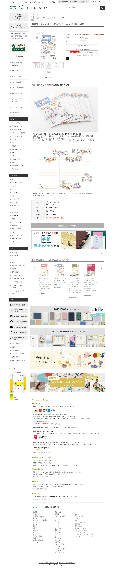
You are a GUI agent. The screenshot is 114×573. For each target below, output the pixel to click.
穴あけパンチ (16, 219)
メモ (13, 156)
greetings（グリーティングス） (19, 292)
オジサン (14, 262)
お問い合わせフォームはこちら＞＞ (43, 499)
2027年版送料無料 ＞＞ (18, 17)
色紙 (13, 162)
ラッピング (15, 169)
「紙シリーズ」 (16, 255)
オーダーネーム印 (17, 235)
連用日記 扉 (15, 272)
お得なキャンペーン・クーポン (18, 100)
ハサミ (14, 196)
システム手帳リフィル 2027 (55, 18)
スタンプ (14, 232)
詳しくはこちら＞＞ (56, 424)
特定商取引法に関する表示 (67, 563)
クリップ (14, 209)
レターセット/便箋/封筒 (19, 133)
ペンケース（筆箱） (18, 182)
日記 (13, 142)
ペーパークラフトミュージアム (84, 534)
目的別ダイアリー (17, 149)
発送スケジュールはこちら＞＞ (42, 477)
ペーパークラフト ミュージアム (17, 286)
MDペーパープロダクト (19, 278)
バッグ (14, 186)
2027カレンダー (16, 129)
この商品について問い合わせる (89, 55)
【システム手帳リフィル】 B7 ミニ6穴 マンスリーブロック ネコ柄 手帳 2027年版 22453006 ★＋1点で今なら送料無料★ (45, 285)
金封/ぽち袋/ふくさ (17, 166)
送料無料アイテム (17, 93)
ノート (14, 152)
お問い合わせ (16, 357)
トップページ (34, 14)
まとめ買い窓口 (16, 112)
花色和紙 (14, 269)
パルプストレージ (17, 282)
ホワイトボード (16, 242)
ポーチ (14, 189)
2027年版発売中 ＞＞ (18, 26)
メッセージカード (17, 136)
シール (14, 139)
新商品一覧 (15, 71)
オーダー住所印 (16, 238)
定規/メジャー (16, 205)
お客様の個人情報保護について (48, 563)
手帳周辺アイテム (17, 126)
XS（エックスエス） (18, 275)
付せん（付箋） (16, 159)
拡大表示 (50, 78)
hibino (13, 259)
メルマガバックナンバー (19, 107)
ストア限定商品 (16, 82)
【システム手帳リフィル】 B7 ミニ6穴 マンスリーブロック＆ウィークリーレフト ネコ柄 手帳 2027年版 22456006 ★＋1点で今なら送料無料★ (75, 287)
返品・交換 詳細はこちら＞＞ (41, 489)
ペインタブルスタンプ (18, 265)
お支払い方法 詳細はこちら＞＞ (42, 452)
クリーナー (15, 215)
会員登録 (14, 347)
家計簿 (14, 146)
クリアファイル (16, 222)
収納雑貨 (14, 225)
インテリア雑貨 (16, 229)
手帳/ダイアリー (16, 123)
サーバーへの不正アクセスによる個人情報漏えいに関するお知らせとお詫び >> (19, 36)
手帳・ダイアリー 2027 (38, 18)
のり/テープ (15, 199)
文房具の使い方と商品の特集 (17, 64)
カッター (14, 192)
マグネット (15, 212)
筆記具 (14, 179)
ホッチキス (15, 202)
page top (102, 253)
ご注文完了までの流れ (18, 353)
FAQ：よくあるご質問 (18, 360)
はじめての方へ (16, 344)
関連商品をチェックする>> (67, 226)
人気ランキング (16, 76)
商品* (33, 20)
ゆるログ (14, 252)
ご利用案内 (15, 350)
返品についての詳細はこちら (89, 52)
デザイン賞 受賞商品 (18, 87)
